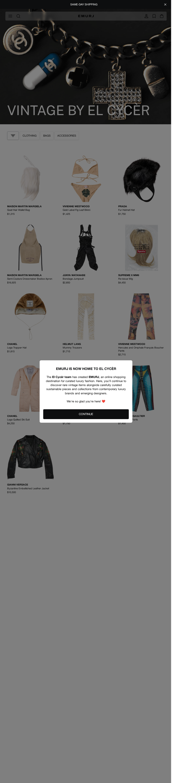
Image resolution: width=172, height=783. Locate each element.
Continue (86, 414)
